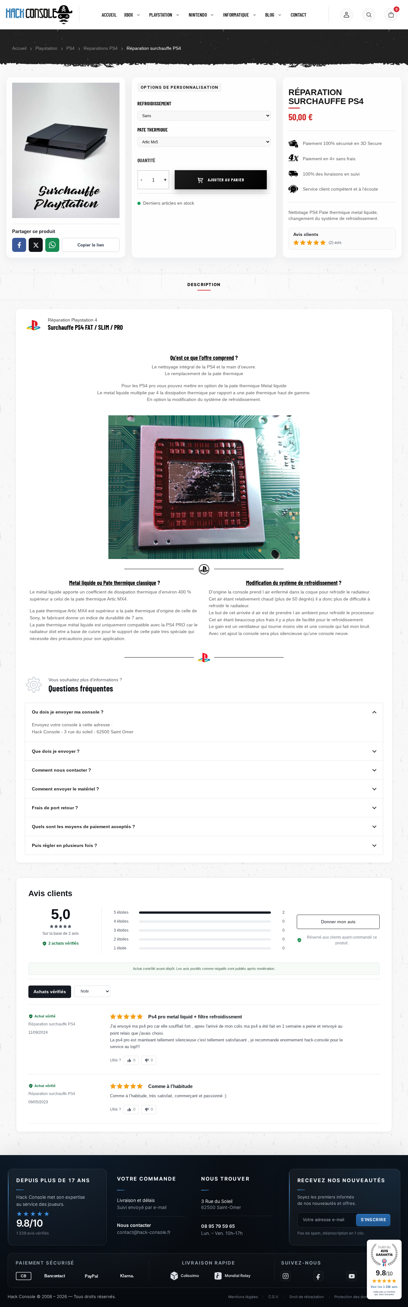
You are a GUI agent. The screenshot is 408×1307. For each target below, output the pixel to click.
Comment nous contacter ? (62, 770)
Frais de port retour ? (55, 807)
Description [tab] (203, 285)
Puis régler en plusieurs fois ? (65, 845)
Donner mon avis (338, 921)
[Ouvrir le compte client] (346, 14)
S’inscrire (373, 1219)
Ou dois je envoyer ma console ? (68, 711)
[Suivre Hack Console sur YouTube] (351, 1276)
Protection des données (355, 1297)
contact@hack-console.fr (144, 1232)
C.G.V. (273, 1297)
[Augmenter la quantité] (165, 179)
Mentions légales (243, 1297)
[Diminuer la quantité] (141, 179)
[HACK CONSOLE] (39, 14)
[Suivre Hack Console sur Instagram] (285, 1276)
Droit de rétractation (306, 1297)
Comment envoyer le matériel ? (66, 788)
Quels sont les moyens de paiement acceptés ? (84, 826)
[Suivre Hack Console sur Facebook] (318, 1276)
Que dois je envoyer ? (56, 751)
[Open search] (368, 14)
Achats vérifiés (49, 991)
